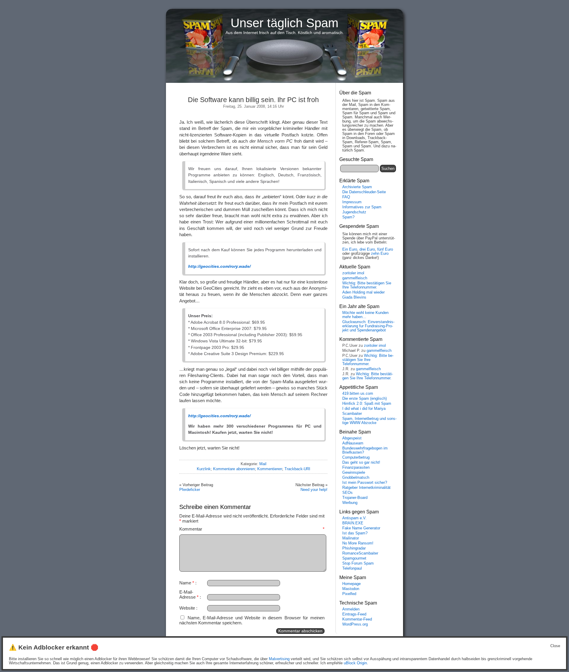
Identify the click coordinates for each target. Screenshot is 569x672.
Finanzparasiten (356, 467)
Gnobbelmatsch (355, 478)
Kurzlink (204, 469)
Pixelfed (349, 594)
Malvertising (279, 659)
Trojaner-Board (354, 498)
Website (187, 607)
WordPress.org (355, 624)
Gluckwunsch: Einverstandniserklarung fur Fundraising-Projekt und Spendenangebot (368, 326)
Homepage (351, 584)
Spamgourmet (354, 558)
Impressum (352, 202)
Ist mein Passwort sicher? (364, 483)
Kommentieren (269, 469)
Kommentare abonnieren (234, 469)
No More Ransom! (357, 543)
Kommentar (252, 528)
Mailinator (350, 538)
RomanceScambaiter (360, 553)
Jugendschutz (354, 212)
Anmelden (350, 609)
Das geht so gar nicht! (361, 462)
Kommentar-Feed (357, 619)
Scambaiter (352, 414)
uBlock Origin (355, 663)
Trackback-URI (297, 469)
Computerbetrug (356, 457)
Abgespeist (352, 438)
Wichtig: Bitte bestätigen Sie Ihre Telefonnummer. (366, 285)
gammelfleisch (354, 278)
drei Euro (367, 249)
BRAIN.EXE (352, 523)
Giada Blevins (354, 297)
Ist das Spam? (354, 533)
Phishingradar (354, 548)
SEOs (347, 493)
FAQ (346, 197)
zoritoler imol (353, 273)
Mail (262, 464)
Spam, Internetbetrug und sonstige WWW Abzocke (369, 421)
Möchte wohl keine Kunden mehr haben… (365, 315)
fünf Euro (385, 249)
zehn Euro (380, 254)
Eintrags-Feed (354, 614)
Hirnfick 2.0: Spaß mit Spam (366, 404)
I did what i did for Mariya (364, 409)
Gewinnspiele (353, 472)
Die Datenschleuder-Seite (364, 192)
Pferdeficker (189, 489)
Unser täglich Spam (284, 23)
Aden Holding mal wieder (363, 292)
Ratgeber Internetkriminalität (366, 488)
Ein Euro (349, 249)
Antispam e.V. (354, 518)
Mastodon (350, 589)
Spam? (348, 217)
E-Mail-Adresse (189, 594)
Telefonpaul (352, 568)
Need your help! (314, 489)
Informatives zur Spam (361, 207)
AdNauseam (352, 443)
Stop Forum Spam (358, 563)
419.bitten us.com (357, 393)
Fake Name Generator (361, 528)
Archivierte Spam (357, 187)
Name (186, 582)
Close (555, 646)
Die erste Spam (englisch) (364, 399)
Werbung (349, 503)
